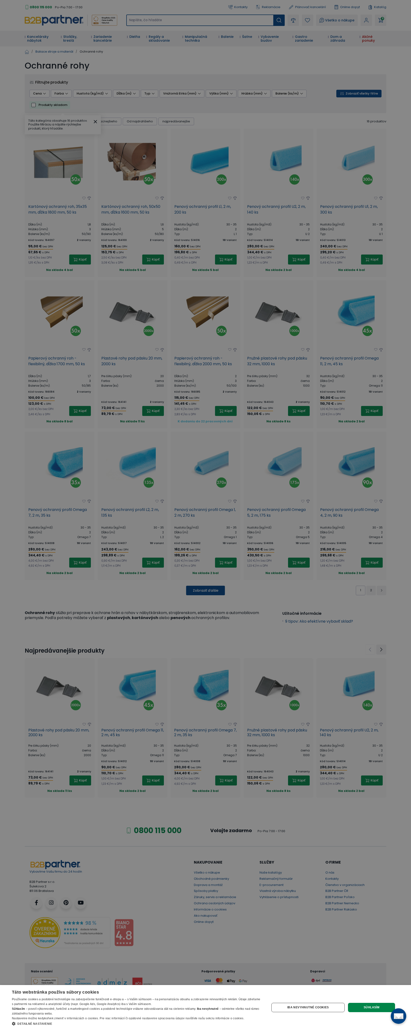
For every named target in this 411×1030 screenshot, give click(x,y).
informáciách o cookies (82, 1018)
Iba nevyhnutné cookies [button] (308, 1007)
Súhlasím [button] (371, 1007)
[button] (137, 1023)
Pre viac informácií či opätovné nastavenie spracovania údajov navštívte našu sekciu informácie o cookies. (172, 1018)
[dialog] (205, 1007)
